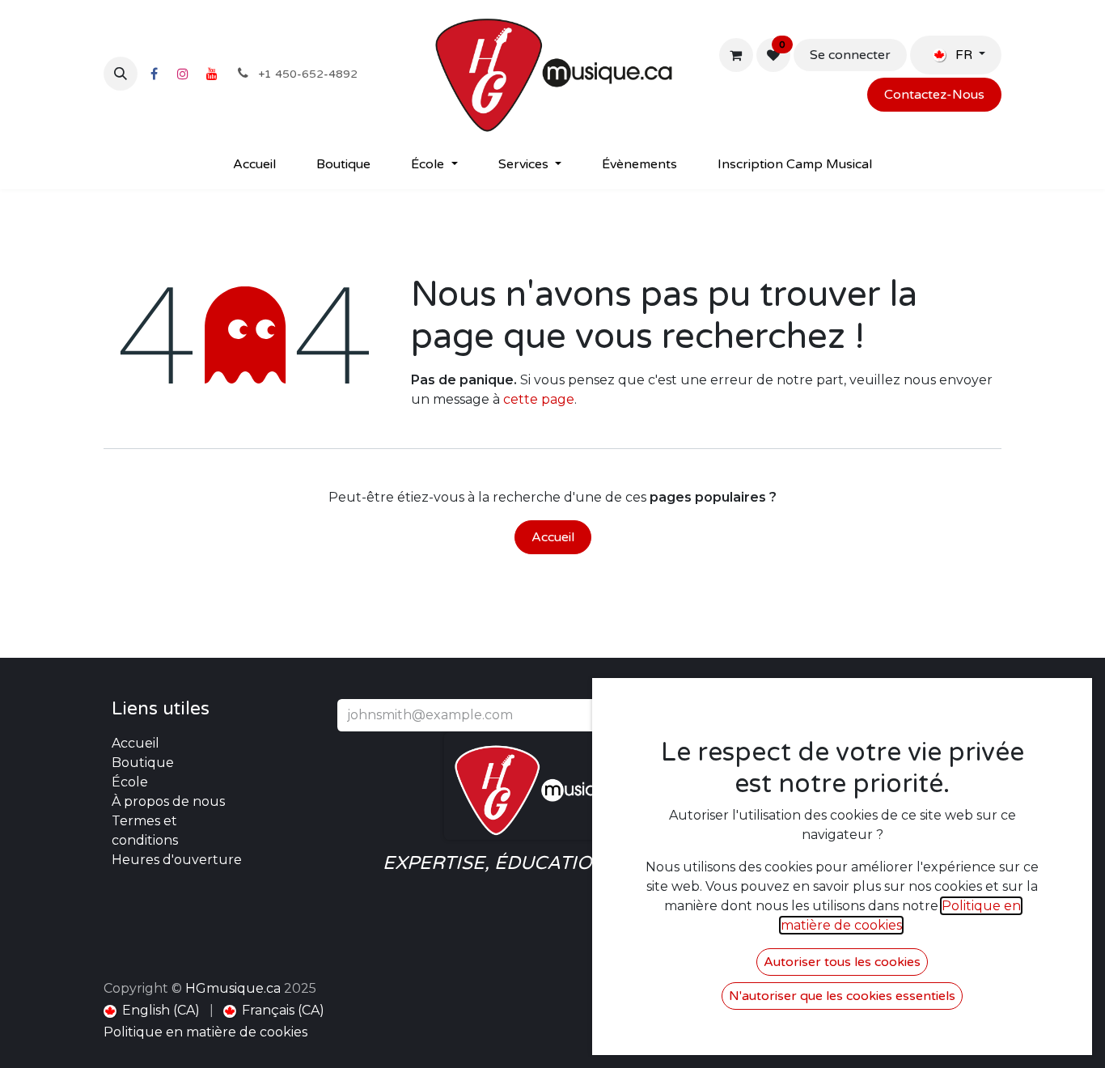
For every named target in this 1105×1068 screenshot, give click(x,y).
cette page (538, 399)
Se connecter (850, 55)
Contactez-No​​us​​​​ (934, 95)
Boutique (143, 762)
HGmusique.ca (233, 988)
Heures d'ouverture (177, 859)
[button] (121, 74)
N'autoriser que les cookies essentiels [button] (842, 996)
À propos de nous (168, 801)
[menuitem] (254, 164)
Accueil (552, 537)
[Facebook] (154, 74)
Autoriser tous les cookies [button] (842, 962)
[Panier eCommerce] (736, 55)
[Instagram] (183, 74)
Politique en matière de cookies (205, 1032)
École (130, 782)
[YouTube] (212, 74)
